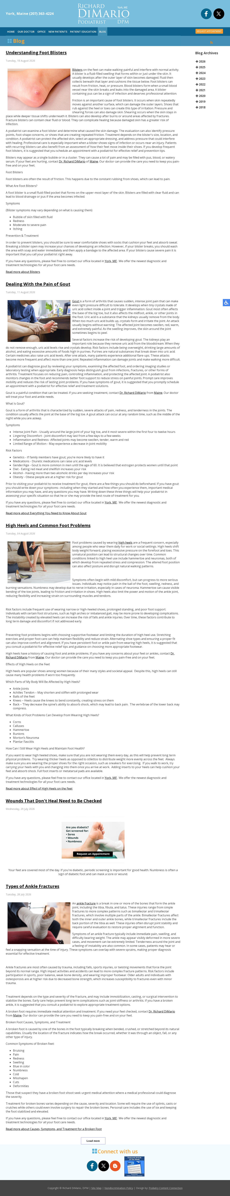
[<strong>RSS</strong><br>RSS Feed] (211, 42)
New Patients (58, 31)
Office (41, 31)
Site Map (96, 1188)
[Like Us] (206, 18)
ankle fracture (86, 903)
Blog (102, 31)
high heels (125, 543)
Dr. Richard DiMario (72, 161)
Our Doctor (26, 31)
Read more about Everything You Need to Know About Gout (46, 513)
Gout (76, 301)
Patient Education (83, 31)
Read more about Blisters (23, 272)
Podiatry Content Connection (166, 1188)
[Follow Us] (218, 18)
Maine (94, 161)
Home (11, 31)
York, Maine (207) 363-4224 (30, 13)
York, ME (111, 261)
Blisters (77, 70)
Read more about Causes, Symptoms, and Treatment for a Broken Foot (54, 1129)
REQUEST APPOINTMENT (209, 31)
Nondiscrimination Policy (118, 1188)
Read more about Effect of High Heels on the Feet (39, 789)
